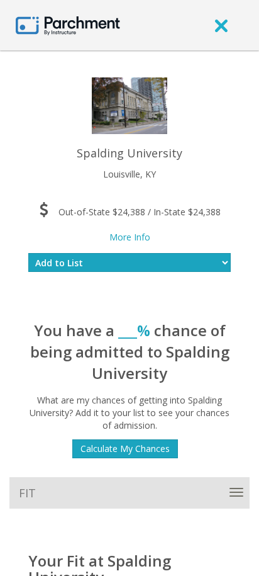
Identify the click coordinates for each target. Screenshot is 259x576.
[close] (221, 25)
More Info (129, 237)
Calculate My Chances (125, 449)
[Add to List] (129, 262)
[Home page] (68, 25)
